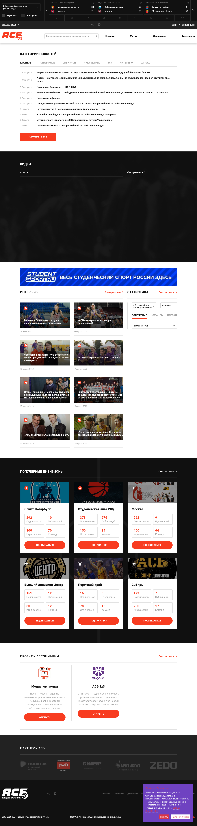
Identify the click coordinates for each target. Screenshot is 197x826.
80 (92, 7)
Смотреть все (113, 292)
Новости (109, 36)
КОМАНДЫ (157, 315)
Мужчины (12, 15)
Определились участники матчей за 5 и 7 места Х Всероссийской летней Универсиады (86, 103)
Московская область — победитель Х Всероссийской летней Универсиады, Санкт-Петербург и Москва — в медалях (102, 92)
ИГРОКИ (172, 315)
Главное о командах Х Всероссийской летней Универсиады (70, 125)
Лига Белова (92, 62)
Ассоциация (188, 36)
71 (92, 11)
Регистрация (188, 24)
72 (187, 11)
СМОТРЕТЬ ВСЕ (38, 136)
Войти (175, 24)
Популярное (47, 62)
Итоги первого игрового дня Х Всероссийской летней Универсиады (75, 120)
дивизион (69, 62)
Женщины (32, 15)
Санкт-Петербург (160, 7)
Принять (164, 817)
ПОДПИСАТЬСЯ (45, 545)
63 (140, 7)
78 (140, 11)
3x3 (110, 62)
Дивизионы (159, 36)
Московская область (68, 7)
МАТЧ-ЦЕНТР (9, 24)
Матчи (133, 36)
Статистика (119, 793)
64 (187, 7)
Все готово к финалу (48, 98)
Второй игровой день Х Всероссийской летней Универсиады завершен (76, 114)
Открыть (44, 717)
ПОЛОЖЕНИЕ (139, 315)
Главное (25, 62)
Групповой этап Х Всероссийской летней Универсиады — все (71, 109)
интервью (126, 62)
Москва (61, 11)
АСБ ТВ (24, 172)
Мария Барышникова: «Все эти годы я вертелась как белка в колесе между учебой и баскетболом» (93, 72)
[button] (193, 10)
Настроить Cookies (180, 817)
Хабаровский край (114, 7)
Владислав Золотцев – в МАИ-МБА (56, 87)
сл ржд (145, 62)
